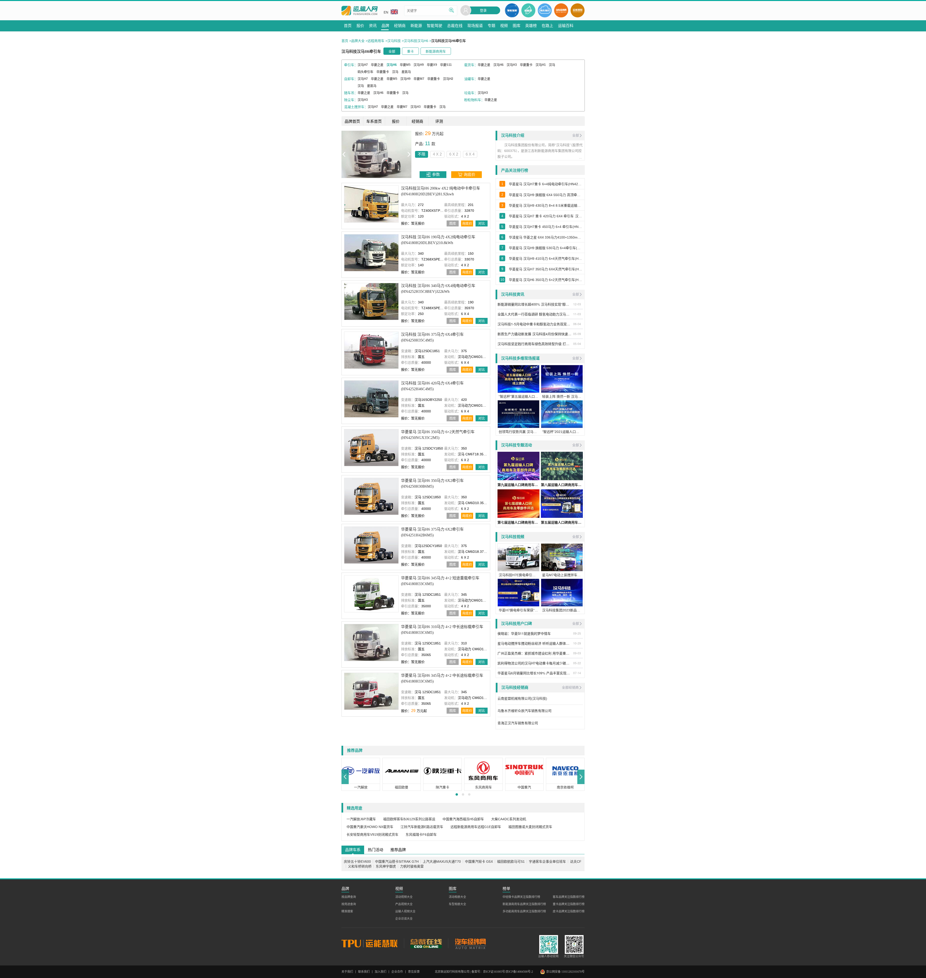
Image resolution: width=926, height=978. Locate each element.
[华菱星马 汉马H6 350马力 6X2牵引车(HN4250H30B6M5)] (371, 496)
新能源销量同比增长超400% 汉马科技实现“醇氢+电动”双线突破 (534, 304)
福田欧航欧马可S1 (511, 861)
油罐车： (471, 79)
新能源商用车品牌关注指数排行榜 (524, 904)
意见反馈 (414, 971)
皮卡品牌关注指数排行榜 (569, 911)
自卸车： (351, 79)
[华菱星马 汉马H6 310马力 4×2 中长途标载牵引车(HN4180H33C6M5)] (371, 642)
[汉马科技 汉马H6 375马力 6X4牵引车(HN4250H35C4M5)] (371, 350)
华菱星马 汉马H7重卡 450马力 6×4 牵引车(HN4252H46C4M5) (545, 227)
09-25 (577, 633)
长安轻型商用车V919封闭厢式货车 (372, 834)
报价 (396, 121)
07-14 (577, 673)
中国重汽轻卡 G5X (479, 861)
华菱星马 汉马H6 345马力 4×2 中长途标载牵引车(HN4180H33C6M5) (442, 678)
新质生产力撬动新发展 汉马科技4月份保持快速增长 (534, 333)
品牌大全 (358, 41)
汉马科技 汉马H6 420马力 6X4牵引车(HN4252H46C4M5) (432, 386)
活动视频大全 (404, 897)
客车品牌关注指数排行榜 (569, 897)
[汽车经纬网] (470, 943)
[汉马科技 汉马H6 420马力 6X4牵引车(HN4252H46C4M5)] (371, 398)
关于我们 (347, 971)
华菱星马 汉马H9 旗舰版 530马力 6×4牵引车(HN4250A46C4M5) (545, 248)
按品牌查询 (348, 897)
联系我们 (364, 971)
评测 (439, 121)
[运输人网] (359, 10)
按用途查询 (348, 904)
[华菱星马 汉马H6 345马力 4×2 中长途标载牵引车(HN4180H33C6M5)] (371, 691)
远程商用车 (376, 41)
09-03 (577, 653)
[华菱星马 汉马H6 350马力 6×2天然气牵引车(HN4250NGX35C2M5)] (371, 447)
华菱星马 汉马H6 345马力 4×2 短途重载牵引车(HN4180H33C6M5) (440, 581)
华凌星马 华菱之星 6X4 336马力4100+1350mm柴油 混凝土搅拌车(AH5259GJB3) (545, 237)
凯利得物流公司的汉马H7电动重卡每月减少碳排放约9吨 (534, 663)
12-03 (577, 304)
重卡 (410, 51)
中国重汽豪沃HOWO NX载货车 (370, 827)
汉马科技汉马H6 (416, 41)
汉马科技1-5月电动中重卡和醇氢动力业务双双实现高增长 (534, 323)
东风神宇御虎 (386, 866)
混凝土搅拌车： (356, 107)
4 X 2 (367, 154)
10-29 (577, 643)
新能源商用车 (436, 51)
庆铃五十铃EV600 (357, 861)
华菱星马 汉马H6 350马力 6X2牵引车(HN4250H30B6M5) (432, 483)
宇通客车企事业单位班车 (547, 861)
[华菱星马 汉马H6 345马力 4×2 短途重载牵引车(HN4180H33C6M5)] (371, 593)
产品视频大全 (404, 904)
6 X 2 (383, 154)
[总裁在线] (426, 943)
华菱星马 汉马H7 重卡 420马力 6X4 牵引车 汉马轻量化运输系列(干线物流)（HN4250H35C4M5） (545, 216)
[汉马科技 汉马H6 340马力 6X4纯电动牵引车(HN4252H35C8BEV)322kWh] (371, 301)
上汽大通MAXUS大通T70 (442, 861)
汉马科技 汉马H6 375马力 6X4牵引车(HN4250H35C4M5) (432, 337)
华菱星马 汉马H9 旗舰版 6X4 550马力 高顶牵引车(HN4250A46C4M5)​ (545, 195)
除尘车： (351, 100)
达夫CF (575, 861)
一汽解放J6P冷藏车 (361, 819)
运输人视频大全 (405, 911)
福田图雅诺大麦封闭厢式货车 (530, 827)
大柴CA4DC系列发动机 (508, 819)
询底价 (467, 223)
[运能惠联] (372, 943)
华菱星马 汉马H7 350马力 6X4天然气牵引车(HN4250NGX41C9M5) (545, 269)
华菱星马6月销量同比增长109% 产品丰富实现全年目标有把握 (534, 672)
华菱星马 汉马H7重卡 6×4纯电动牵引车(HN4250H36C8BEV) (545, 184)
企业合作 (397, 971)
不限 (351, 154)
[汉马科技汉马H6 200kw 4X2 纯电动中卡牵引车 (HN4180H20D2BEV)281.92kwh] (371, 203)
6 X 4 (400, 154)
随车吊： (351, 93)
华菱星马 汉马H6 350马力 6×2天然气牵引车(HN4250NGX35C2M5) (438, 435)
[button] (345, 777)
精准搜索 (347, 911)
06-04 (577, 324)
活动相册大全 (457, 897)
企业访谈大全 (404, 918)
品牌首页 (352, 121)
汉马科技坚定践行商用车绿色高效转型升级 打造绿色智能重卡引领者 (534, 343)
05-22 (577, 663)
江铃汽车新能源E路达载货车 (422, 827)
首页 (344, 41)
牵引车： (351, 65)
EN (386, 12)
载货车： (471, 65)
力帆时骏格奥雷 (412, 866)
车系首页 (374, 121)
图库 (452, 223)
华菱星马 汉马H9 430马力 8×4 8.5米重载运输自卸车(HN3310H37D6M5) (545, 205)
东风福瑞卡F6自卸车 (421, 834)
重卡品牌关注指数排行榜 (569, 904)
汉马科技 (394, 41)
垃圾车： (471, 93)
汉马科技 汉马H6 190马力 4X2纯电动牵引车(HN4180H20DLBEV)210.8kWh (438, 240)
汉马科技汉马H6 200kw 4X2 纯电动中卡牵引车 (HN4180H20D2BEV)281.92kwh (440, 191)
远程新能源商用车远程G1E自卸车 (475, 827)
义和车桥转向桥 (360, 866)
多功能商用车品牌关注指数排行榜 (524, 911)
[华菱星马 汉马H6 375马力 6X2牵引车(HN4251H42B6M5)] (371, 545)
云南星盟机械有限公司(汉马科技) (522, 698)
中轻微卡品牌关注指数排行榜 (521, 897)
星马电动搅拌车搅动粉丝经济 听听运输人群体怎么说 (534, 643)
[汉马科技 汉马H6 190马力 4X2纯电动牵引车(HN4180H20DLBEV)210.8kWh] (371, 252)
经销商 (417, 121)
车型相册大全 (457, 904)
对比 (481, 223)
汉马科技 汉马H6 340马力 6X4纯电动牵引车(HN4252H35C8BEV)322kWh (438, 289)
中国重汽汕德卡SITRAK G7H (397, 861)
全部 (391, 51)
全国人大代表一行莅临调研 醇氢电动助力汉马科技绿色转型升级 (534, 314)
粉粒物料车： (474, 100)
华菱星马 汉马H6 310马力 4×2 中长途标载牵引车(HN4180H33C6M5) (442, 630)
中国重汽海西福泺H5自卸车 (463, 819)
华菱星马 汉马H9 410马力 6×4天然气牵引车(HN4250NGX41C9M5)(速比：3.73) (545, 258)
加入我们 (380, 971)
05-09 (577, 334)
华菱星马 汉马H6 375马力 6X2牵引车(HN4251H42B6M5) (432, 532)
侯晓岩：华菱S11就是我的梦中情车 (524, 633)
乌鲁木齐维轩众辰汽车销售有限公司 (524, 711)
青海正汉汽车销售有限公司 (517, 723)
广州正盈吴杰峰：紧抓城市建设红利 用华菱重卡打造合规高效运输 (534, 653)
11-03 (577, 314)
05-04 (577, 344)
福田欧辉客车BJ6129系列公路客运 (409, 819)
